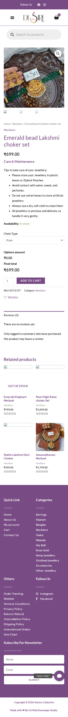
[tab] (34, 315)
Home (7, 123)
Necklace (17, 123)
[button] (12, 17)
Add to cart (30, 280)
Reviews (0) (11, 315)
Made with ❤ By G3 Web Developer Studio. (34, 710)
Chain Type (11, 233)
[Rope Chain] (34, 240)
